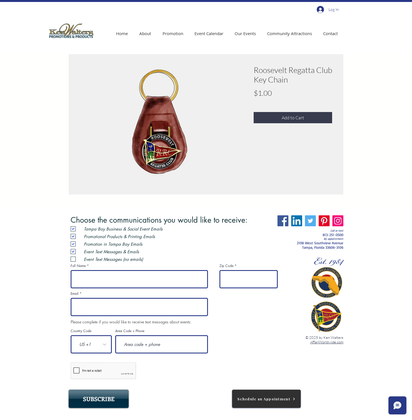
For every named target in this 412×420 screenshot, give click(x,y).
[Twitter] (310, 220)
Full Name (78, 266)
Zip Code (226, 266)
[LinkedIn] (296, 220)
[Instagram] (337, 220)
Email (74, 293)
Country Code (81, 331)
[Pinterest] (324, 220)
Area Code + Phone (129, 331)
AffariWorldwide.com (326, 342)
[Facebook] (282, 220)
